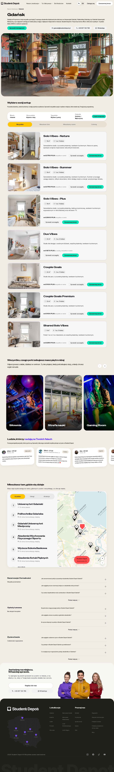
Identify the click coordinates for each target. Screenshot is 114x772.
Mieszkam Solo (45, 124)
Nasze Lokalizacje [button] (32, 3)
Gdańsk (52, 713)
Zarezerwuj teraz (105, 3)
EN (83, 3)
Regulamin (95, 713)
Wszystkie (20, 124)
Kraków (52, 717)
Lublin (51, 721)
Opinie (76, 726)
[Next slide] (105, 366)
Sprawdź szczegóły (77, 155)
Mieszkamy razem (69, 124)
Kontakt (68, 3)
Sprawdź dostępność (16, 28)
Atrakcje (47, 496)
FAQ (76, 730)
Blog (93, 732)
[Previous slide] (100, 366)
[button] (82, 526)
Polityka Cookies (96, 721)
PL (79, 3)
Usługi (32, 496)
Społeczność (78, 721)
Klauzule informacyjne (98, 717)
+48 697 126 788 (84, 28)
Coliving (94, 124)
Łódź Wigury (65, 730)
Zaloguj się (90, 3)
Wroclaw (52, 730)
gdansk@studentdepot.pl (62, 28)
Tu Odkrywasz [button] (46, 3)
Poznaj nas (78, 717)
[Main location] (102, 553)
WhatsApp (101, 28)
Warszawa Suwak (67, 713)
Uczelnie (18, 496)
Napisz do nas (31, 686)
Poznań (52, 726)
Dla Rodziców (58, 3)
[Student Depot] (23, 709)
